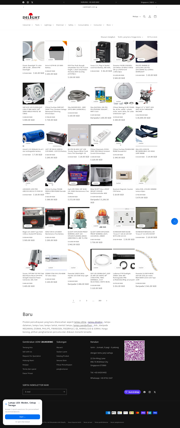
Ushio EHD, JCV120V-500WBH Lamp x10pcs (146, 190)
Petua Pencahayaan (64, 365)
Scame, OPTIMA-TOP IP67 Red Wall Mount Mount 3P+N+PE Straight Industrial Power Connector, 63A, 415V (33, 277)
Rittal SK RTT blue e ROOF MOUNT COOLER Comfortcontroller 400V (99, 191)
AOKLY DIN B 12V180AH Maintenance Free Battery (54, 233)
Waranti (60, 347)
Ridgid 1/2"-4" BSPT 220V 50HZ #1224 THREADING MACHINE (145, 109)
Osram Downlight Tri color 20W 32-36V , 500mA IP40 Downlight (32, 68)
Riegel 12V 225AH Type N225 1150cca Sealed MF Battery (33, 233)
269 (100, 300)
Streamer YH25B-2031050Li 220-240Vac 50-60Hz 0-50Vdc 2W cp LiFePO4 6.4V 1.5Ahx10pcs (123, 69)
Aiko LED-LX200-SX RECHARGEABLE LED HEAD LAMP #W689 (145, 151)
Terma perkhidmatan (101, 422)
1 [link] (73, 300)
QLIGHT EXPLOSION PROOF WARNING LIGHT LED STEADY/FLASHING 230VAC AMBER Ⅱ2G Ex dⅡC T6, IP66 (78, 235)
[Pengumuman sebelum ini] (64, 2)
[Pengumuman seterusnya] (116, 2)
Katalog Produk (63, 356)
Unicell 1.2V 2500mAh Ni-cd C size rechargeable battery (33, 150)
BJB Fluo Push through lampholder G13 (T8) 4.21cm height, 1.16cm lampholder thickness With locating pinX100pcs (78, 70)
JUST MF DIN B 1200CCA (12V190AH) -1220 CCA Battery (56, 150)
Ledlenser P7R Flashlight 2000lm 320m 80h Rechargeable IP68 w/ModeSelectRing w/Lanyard (124, 277)
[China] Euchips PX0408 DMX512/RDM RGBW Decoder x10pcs (55, 191)
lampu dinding (95, 322)
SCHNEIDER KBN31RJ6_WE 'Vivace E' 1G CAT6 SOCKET (145, 233)
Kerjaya (25, 365)
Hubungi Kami (28, 360)
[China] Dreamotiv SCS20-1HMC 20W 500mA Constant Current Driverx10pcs (100, 151)
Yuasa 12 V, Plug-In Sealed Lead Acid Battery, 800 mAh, (100, 67)
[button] (27, 24)
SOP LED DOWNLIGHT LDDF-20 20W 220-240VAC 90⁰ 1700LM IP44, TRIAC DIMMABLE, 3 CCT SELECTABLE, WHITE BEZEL (100, 278)
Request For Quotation (32, 356)
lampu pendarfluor (82, 325)
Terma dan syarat (29, 369)
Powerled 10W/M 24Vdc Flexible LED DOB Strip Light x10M (78, 276)
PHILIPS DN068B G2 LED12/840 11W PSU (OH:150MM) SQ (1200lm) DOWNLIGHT (144, 69)
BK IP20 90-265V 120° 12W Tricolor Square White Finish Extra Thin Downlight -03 (78, 151)
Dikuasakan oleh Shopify (58, 422)
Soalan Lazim (62, 352)
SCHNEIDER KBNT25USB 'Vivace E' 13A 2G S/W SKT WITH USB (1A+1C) (122, 234)
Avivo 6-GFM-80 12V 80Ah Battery (54, 67)
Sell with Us (27, 352)
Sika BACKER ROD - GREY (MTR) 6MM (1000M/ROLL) (77, 108)
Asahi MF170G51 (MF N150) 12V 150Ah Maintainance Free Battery (78, 191)
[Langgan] (64, 392)
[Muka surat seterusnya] (106, 300)
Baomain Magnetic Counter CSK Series (123, 190)
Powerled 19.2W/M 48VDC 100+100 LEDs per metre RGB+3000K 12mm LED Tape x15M (146, 277)
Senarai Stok (61, 360)
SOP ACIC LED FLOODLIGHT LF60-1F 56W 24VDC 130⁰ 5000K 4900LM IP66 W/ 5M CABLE (32, 110)
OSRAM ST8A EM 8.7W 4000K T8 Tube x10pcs (55, 275)
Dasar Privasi (28, 373)
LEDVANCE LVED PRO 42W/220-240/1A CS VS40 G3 (33, 190)
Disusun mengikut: (108, 37)
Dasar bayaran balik (74, 422)
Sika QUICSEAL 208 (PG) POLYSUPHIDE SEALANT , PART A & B (99, 109)
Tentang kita (27, 347)
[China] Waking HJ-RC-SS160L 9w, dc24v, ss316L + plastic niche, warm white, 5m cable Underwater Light (123, 110)
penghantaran (62, 369)
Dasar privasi (88, 422)
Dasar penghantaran (117, 422)
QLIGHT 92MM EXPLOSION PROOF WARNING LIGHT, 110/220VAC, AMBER (99, 234)
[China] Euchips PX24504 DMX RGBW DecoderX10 (123, 150)
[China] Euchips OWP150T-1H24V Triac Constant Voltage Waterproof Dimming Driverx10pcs (56, 110)
